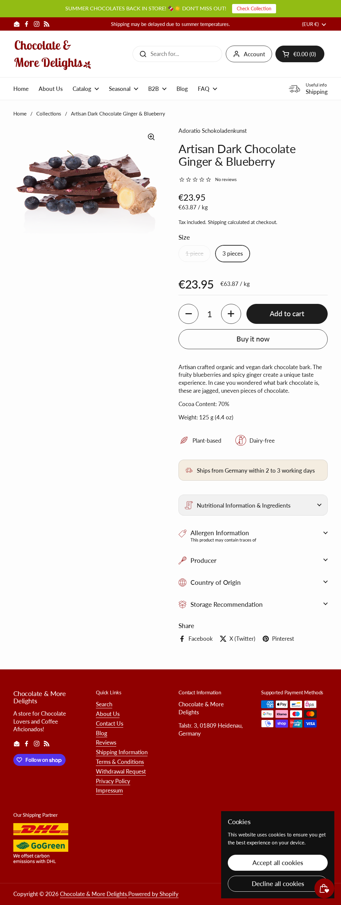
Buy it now (253, 339)
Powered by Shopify (153, 893)
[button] (299, 54)
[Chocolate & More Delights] (52, 54)
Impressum (109, 790)
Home (20, 113)
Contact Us (109, 723)
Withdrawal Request (121, 771)
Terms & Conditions (120, 761)
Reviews (106, 742)
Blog (101, 733)
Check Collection (254, 8)
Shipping (217, 222)
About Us (108, 713)
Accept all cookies (277, 862)
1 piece (194, 253)
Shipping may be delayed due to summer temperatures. (170, 24)
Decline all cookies (278, 883)
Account (254, 54)
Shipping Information (122, 752)
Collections (48, 113)
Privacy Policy (113, 781)
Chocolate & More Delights (93, 893)
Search (104, 704)
